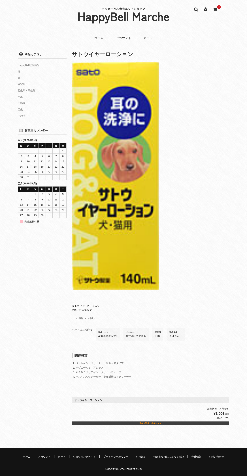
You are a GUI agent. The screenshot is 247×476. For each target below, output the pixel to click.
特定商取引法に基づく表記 (169, 456)
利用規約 (141, 456)
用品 (81, 318)
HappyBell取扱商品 (28, 65)
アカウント (123, 38)
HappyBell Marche (124, 16)
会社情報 (196, 456)
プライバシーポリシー (116, 456)
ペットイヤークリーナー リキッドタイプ (100, 363)
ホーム (99, 38)
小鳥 (20, 96)
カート (148, 38)
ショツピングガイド (84, 456)
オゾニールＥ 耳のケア (89, 367)
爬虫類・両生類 (26, 90)
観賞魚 (21, 84)
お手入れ (92, 318)
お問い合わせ (216, 456)
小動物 (21, 103)
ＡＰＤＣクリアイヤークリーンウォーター (100, 372)
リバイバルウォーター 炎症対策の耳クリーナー (103, 376)
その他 (21, 115)
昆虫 (20, 109)
